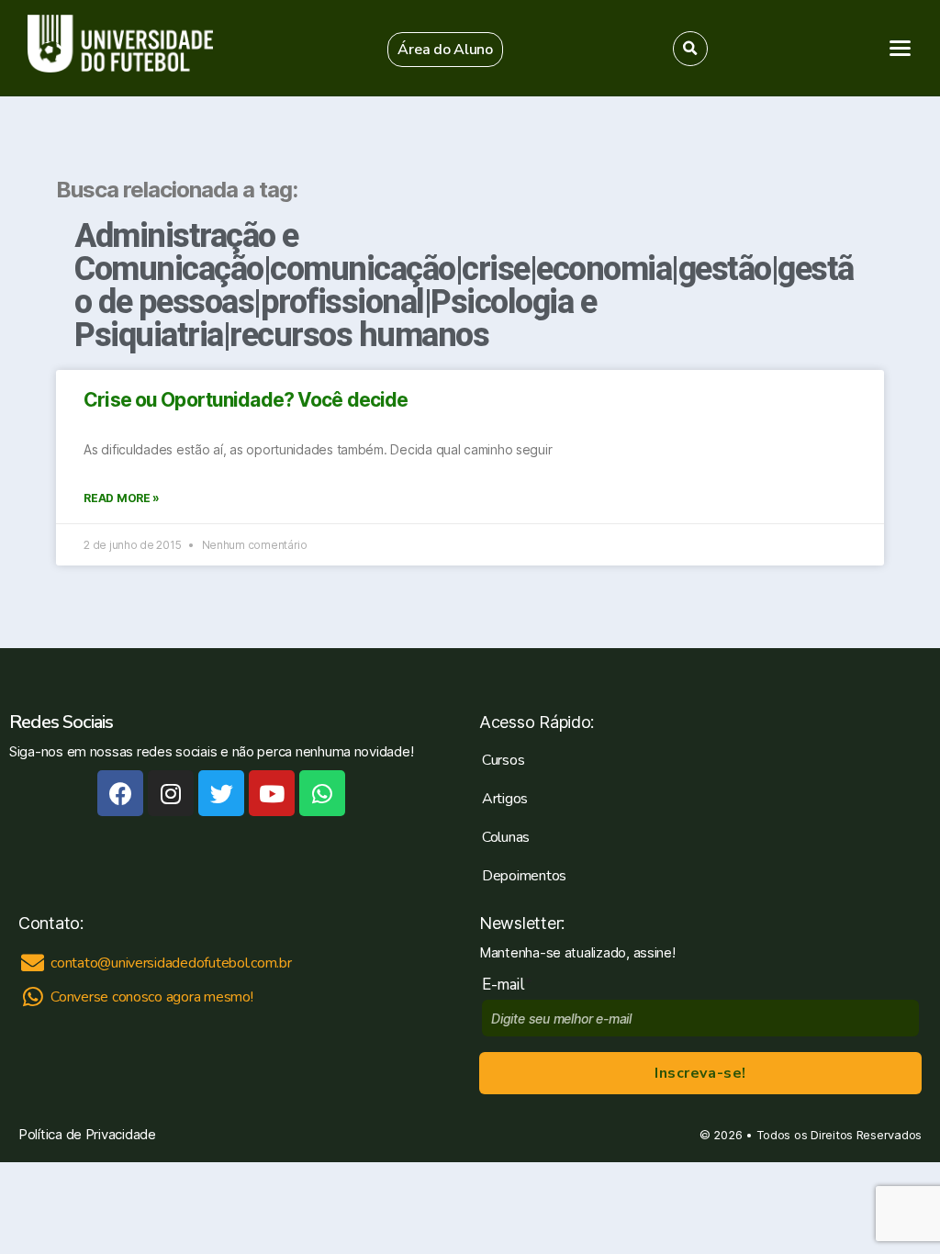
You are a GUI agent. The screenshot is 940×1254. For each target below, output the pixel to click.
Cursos (503, 760)
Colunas (506, 837)
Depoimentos (524, 876)
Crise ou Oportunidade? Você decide (246, 399)
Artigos (505, 799)
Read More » (122, 498)
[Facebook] (120, 793)
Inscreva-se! (700, 1073)
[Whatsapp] (322, 793)
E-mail (507, 984)
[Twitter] (221, 793)
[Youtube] (272, 793)
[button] (445, 49)
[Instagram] (171, 793)
